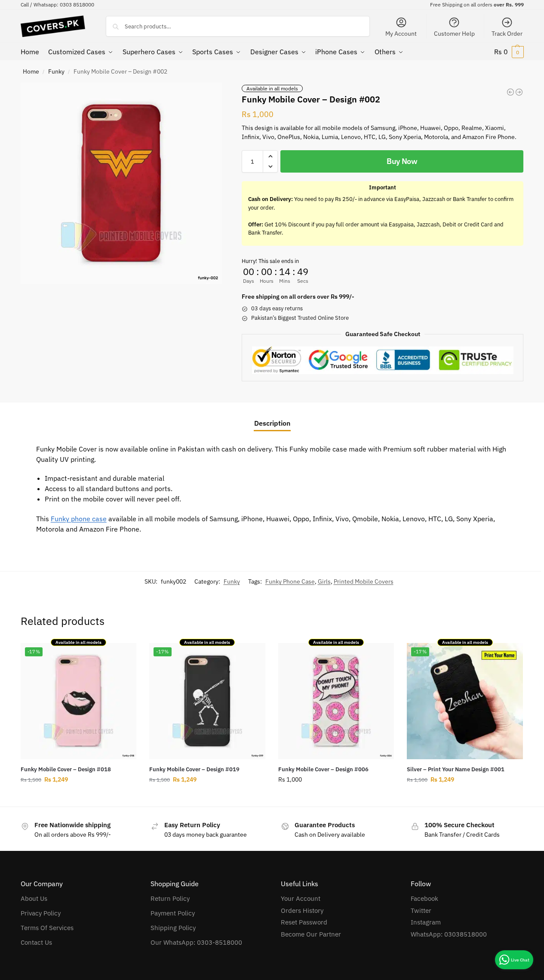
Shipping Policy (173, 928)
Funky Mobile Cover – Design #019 (194, 769)
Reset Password (304, 922)
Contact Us (36, 942)
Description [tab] (272, 423)
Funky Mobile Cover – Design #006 (323, 769)
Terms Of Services (47, 928)
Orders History (302, 910)
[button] (509, 51)
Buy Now (402, 161)
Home (31, 71)
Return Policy (170, 898)
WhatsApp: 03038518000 (449, 934)
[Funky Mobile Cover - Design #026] (519, 92)
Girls (324, 581)
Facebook (424, 898)
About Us (34, 898)
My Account (401, 33)
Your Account (300, 898)
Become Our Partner (311, 934)
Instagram (426, 922)
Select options (78, 798)
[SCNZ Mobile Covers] (510, 92)
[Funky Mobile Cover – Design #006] (336, 701)
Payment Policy (173, 913)
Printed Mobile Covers (363, 581)
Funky (56, 71)
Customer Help (454, 33)
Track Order (507, 33)
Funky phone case (79, 518)
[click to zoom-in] (121, 183)
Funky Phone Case (290, 581)
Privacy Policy (41, 913)
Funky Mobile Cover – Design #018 (66, 769)
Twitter (421, 910)
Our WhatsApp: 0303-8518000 (196, 942)
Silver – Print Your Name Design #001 (455, 769)
